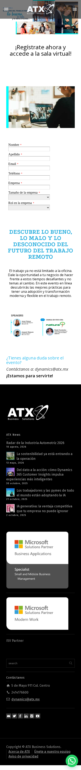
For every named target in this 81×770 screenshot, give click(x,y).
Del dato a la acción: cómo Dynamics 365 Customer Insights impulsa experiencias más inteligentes (39, 474)
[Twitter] (14, 715)
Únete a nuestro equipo (52, 752)
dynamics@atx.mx (25, 699)
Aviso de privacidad (23, 756)
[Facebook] (20, 715)
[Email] (8, 715)
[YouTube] (37, 715)
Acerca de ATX (19, 752)
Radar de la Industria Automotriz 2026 (35, 443)
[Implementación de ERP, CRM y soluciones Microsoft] (40, 9)
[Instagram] (31, 715)
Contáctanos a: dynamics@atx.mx (37, 369)
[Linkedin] (26, 715)
